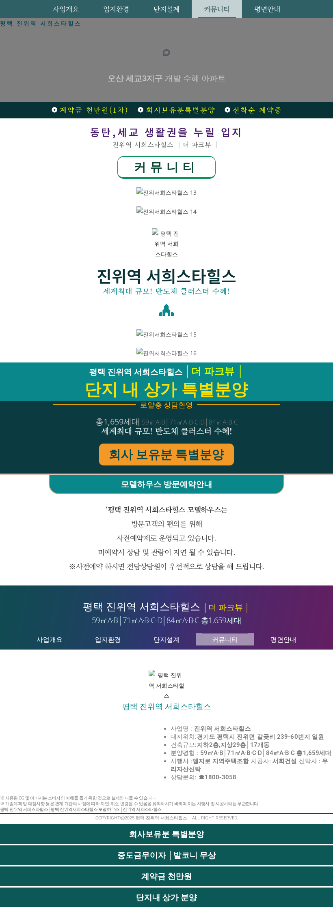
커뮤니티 (217, 9)
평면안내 (267, 9)
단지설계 (166, 9)
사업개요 (66, 9)
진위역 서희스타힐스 (166, 275)
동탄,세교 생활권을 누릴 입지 (166, 131)
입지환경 (116, 9)
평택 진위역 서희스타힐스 (41, 23)
